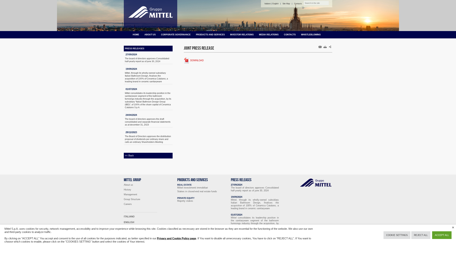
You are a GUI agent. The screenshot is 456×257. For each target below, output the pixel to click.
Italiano (268, 3)
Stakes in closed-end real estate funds (197, 191)
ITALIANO (129, 216)
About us (150, 34)
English (275, 3)
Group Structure (132, 199)
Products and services (210, 34)
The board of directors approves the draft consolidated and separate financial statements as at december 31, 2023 (147, 122)
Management (130, 194)
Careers (128, 204)
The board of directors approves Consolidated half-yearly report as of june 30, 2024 (147, 60)
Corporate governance (176, 34)
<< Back (129, 155)
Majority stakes (185, 201)
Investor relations (242, 34)
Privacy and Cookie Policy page (176, 238)
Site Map (286, 3)
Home (136, 34)
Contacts (298, 3)
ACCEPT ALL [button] (442, 235)
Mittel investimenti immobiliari (192, 187)
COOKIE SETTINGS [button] (397, 235)
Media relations (269, 34)
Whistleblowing (311, 34)
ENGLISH (129, 222)
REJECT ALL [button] (421, 235)
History (127, 189)
